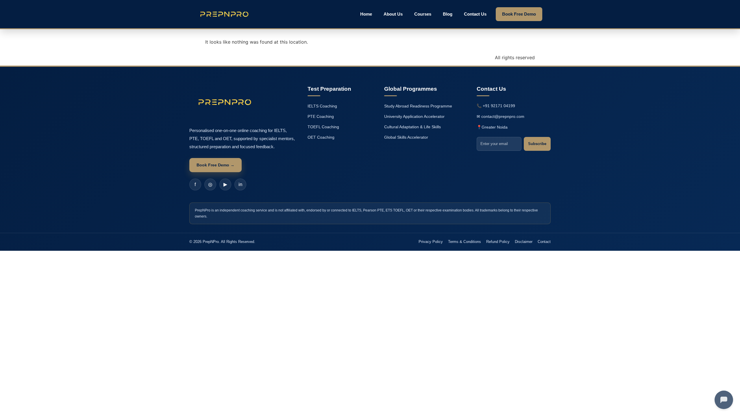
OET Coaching (321, 137)
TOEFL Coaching (323, 127)
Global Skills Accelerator (406, 137)
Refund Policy (498, 241)
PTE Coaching (321, 116)
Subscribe (537, 144)
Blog (447, 14)
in (240, 184)
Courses (422, 14)
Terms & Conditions (464, 241)
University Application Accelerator (414, 116)
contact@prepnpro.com (502, 116)
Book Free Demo (519, 14)
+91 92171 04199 (499, 105)
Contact (544, 241)
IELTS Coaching (322, 106)
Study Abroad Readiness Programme (418, 106)
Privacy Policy (431, 241)
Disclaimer (523, 241)
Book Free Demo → (215, 165)
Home (366, 14)
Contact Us (475, 14)
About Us (393, 14)
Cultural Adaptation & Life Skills (412, 127)
